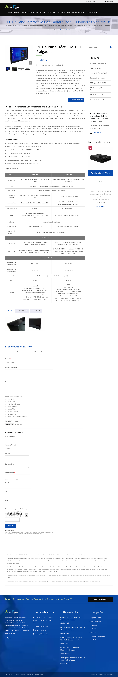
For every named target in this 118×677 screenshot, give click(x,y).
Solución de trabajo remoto (99, 100)
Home (50, 30)
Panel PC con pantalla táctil (40, 581)
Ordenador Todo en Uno (98, 63)
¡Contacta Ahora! (100, 599)
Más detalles (100, 206)
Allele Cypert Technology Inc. (24, 674)
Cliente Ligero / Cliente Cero (97, 89)
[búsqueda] (87, 1)
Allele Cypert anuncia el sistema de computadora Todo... (72, 659)
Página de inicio (13, 12)
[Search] (111, 47)
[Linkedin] (10, 638)
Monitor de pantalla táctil (98, 73)
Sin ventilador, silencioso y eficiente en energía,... (69, 649)
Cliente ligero (74, 581)
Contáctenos (91, 12)
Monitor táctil (51, 581)
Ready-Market (109, 674)
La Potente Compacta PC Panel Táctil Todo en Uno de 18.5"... (71, 639)
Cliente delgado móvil (97, 95)
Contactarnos (96, 581)
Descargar (97, 132)
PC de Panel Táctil (65, 30)
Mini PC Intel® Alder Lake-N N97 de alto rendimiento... (72, 629)
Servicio (61, 12)
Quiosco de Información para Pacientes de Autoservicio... (70, 619)
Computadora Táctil (29, 581)
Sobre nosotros (27, 12)
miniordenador (67, 581)
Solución (51, 12)
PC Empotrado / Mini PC (98, 83)
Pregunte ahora (77, 99)
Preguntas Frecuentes (75, 12)
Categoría (55, 30)
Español (110, 1)
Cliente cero (81, 581)
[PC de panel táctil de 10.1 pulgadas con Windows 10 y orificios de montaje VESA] (15, 69)
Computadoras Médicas (97, 78)
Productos (40, 12)
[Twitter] (8, 638)
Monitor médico (59, 581)
